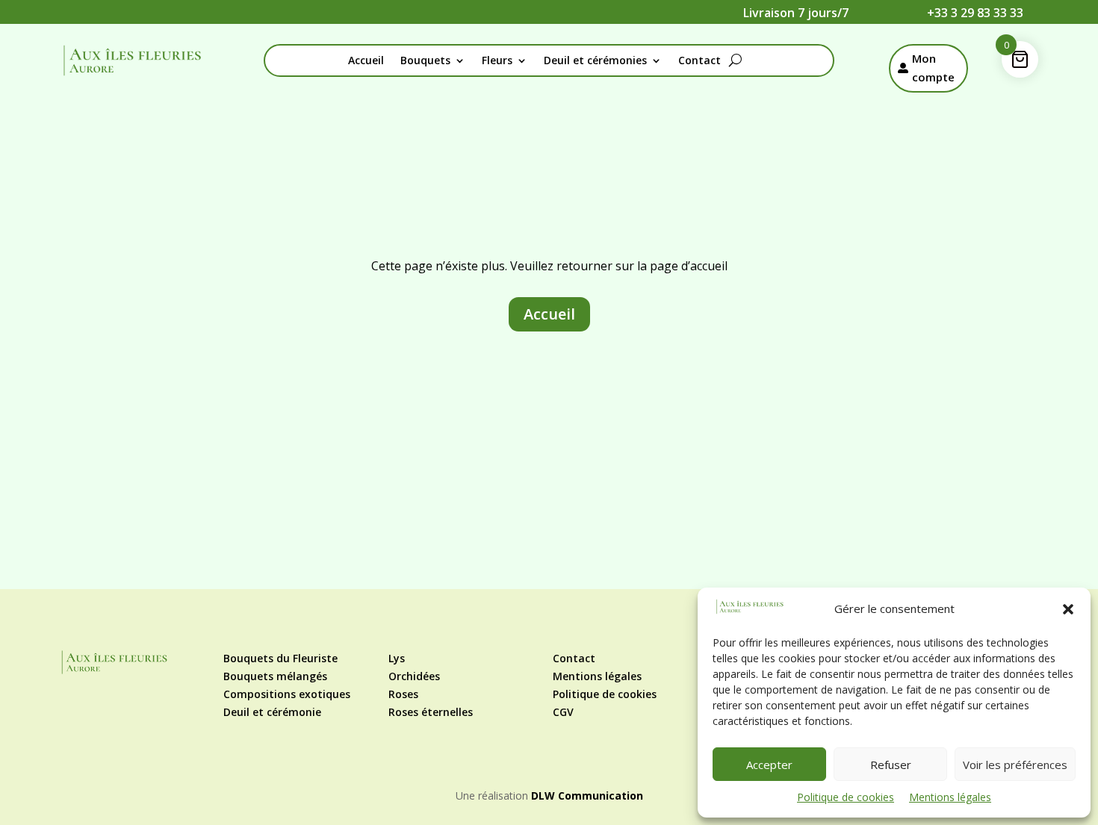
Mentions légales (950, 797)
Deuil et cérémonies (595, 61)
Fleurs (497, 61)
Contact (699, 61)
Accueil (366, 61)
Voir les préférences (1015, 764)
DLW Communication (587, 795)
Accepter (769, 764)
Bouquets (425, 61)
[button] (1068, 609)
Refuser (890, 764)
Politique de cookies (845, 797)
